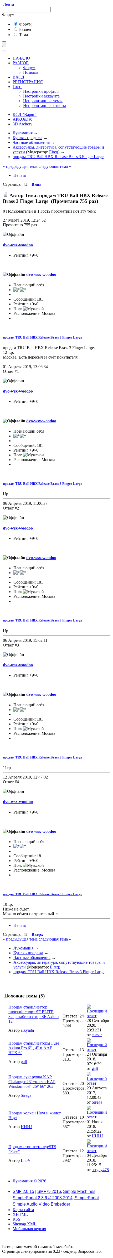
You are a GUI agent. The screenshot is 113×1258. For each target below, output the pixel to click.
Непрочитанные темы (43, 101)
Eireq (53, 152)
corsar (97, 1034)
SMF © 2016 (49, 1191)
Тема (23, 34)
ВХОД (18, 77)
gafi (24, 1061)
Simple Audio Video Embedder (41, 1204)
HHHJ (26, 1126)
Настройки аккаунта (41, 96)
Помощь (30, 72)
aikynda (27, 1030)
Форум (25, 24)
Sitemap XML (25, 1224)
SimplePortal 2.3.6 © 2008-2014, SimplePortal (56, 1198)
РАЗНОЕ (21, 63)
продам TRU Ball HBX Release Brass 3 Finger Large (42, 337)
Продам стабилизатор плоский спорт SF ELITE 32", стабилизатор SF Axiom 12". (33, 1014)
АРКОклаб (22, 119)
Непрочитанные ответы (44, 105)
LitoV (26, 1160)
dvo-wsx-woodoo (18, 245)
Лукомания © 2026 (29, 1181)
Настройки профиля (41, 91)
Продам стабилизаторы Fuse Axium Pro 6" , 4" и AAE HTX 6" (33, 1048)
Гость (17, 86)
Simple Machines (79, 1191)
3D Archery (22, 124)
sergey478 (100, 1169)
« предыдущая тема (20, 166)
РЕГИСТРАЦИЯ (28, 82)
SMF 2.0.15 (23, 1191)
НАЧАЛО (21, 58)
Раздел (24, 29)
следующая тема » (55, 166)
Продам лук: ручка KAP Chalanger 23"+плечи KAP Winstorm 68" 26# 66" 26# (31, 1082)
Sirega (26, 1095)
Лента (8, 4)
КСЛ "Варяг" (25, 114)
